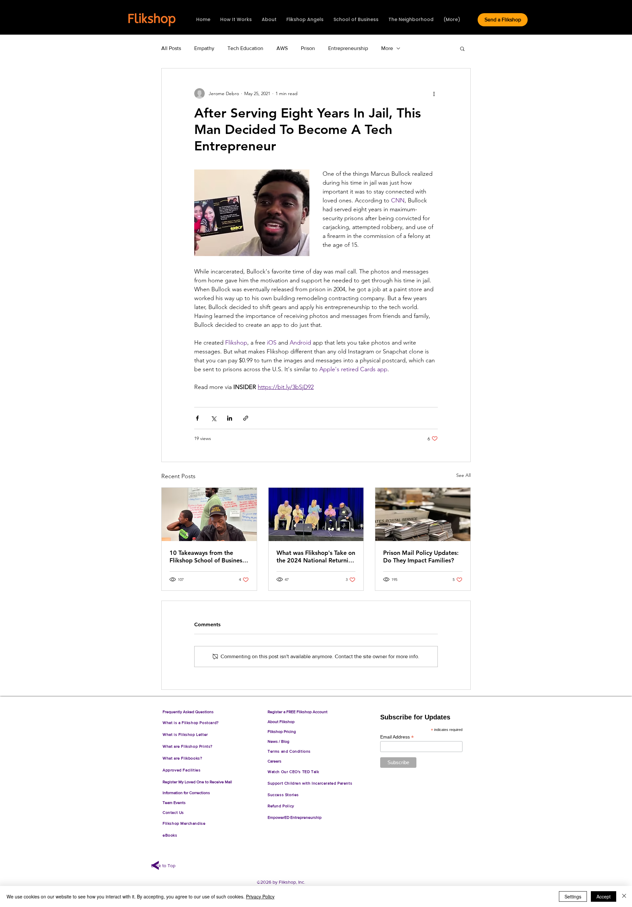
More (387, 48)
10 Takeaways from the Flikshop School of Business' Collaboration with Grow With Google (208, 556)
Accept (603, 896)
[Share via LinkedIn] (229, 418)
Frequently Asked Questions (188, 712)
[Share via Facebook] (197, 418)
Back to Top (163, 865)
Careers (274, 761)
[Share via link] (246, 418)
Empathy (204, 48)
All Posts (171, 48)
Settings (573, 896)
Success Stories (283, 794)
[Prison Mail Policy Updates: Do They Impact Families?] (422, 514)
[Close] (624, 896)
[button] (462, 48)
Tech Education (245, 48)
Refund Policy (282, 806)
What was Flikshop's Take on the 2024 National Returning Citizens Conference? (315, 556)
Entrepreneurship (348, 48)
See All (463, 475)
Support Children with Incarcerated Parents (310, 783)
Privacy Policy (260, 896)
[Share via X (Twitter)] (213, 418)
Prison (308, 48)
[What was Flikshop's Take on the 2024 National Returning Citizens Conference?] (316, 514)
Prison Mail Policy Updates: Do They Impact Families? (421, 556)
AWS (282, 48)
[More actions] (434, 93)
